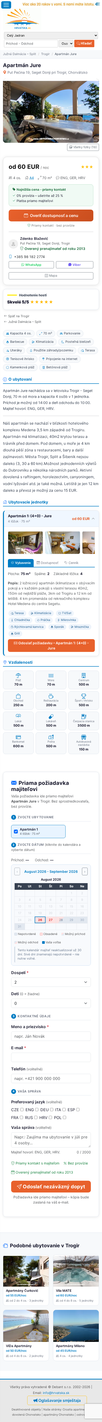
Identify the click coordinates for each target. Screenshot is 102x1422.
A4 (31, 178)
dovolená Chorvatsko (26, 1414)
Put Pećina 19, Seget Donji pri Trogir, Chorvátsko (47, 72)
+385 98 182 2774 (29, 257)
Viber (77, 265)
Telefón (27, 1068)
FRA (15, 1117)
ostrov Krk (83, 1414)
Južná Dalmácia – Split (19, 54)
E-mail (18, 1047)
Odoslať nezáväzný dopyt (54, 1187)
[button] (51, 299)
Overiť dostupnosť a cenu (54, 215)
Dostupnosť (49, 563)
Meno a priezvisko (30, 1026)
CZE (15, 1109)
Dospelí (20, 972)
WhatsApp (33, 265)
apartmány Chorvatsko (58, 1414)
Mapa (53, 275)
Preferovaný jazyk (36, 1101)
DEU (45, 1109)
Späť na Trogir (18, 316)
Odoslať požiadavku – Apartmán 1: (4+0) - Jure (53, 645)
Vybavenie (23, 563)
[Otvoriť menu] (6, 5)
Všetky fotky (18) (85, 147)
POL (58, 1117)
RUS (29, 1117)
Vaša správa (31, 1127)
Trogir (45, 54)
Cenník (73, 563)
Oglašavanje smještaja (59, 1400)
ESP (72, 1109)
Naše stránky (52, 1409)
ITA (58, 1109)
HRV (44, 1117)
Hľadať (86, 43)
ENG (30, 1109)
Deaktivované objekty (26, 1409)
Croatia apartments (76, 1409)
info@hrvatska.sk (56, 1393)
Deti (25, 993)
